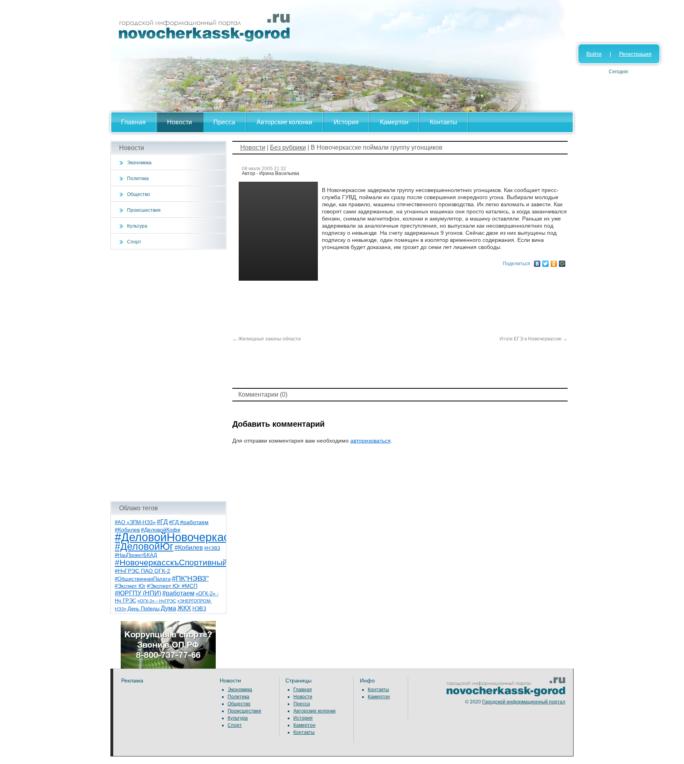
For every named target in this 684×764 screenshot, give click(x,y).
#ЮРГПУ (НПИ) (138, 593)
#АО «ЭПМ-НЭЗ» (135, 522)
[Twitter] (546, 261)
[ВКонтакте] (537, 261)
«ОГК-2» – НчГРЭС (156, 601)
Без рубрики (288, 147)
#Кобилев (189, 547)
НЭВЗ (199, 609)
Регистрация (635, 54)
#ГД (162, 522)
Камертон (394, 122)
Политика (138, 178)
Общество (138, 194)
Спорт (134, 242)
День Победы (143, 609)
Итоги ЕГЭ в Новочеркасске (534, 339)
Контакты (443, 122)
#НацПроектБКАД (136, 555)
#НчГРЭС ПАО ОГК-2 (142, 571)
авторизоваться (370, 440)
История (346, 122)
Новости (179, 122)
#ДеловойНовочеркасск (178, 537)
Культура (137, 226)
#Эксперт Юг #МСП (172, 586)
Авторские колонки (284, 122)
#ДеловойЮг (144, 546)
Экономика (139, 162)
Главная (133, 122)
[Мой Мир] (562, 261)
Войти (594, 54)
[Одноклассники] (554, 261)
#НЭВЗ (212, 548)
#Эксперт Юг (130, 586)
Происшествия (144, 210)
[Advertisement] (168, 375)
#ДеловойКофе (160, 529)
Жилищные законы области (266, 339)
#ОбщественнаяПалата (143, 579)
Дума (168, 608)
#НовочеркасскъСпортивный (171, 562)
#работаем (178, 593)
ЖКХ (184, 608)
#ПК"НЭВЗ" (190, 578)
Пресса (224, 122)
